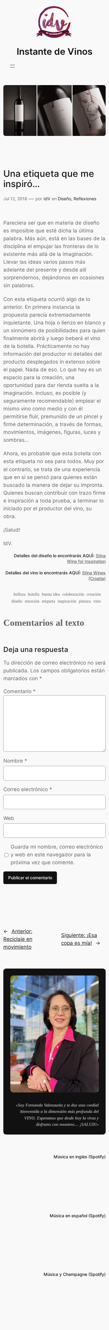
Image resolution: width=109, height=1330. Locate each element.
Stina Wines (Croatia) (94, 575)
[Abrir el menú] (12, 66)
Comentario (19, 691)
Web (8, 818)
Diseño (64, 198)
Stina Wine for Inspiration (86, 558)
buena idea (51, 594)
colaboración (73, 594)
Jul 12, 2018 (15, 198)
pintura (85, 601)
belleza (19, 594)
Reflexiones (85, 198)
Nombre (15, 761)
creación (94, 594)
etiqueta (48, 601)
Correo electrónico (27, 789)
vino (97, 601)
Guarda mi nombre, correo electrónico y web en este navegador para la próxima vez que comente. (57, 854)
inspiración (67, 601)
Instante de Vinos (54, 51)
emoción (32, 601)
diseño (17, 601)
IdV (47, 198)
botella (33, 594)
